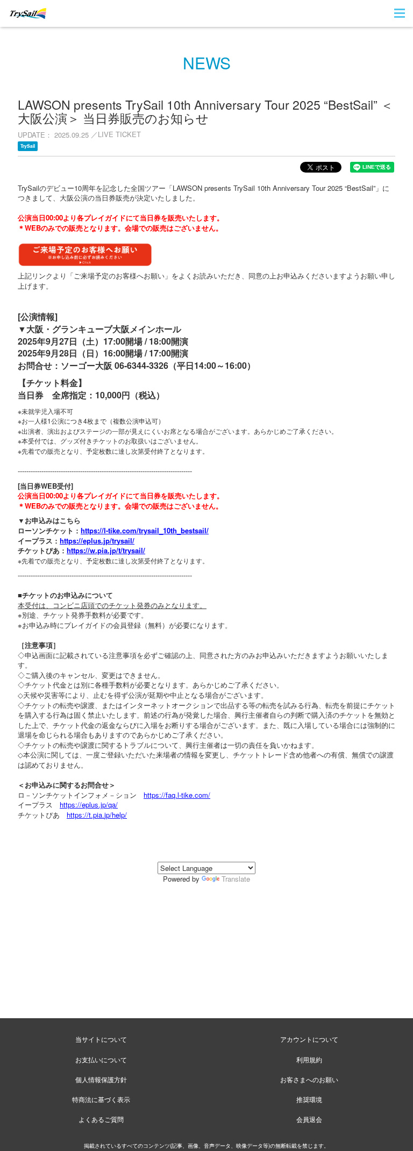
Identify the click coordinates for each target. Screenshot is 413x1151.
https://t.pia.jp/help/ (97, 815)
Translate (236, 879)
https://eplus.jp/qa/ (89, 804)
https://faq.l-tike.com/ (177, 795)
